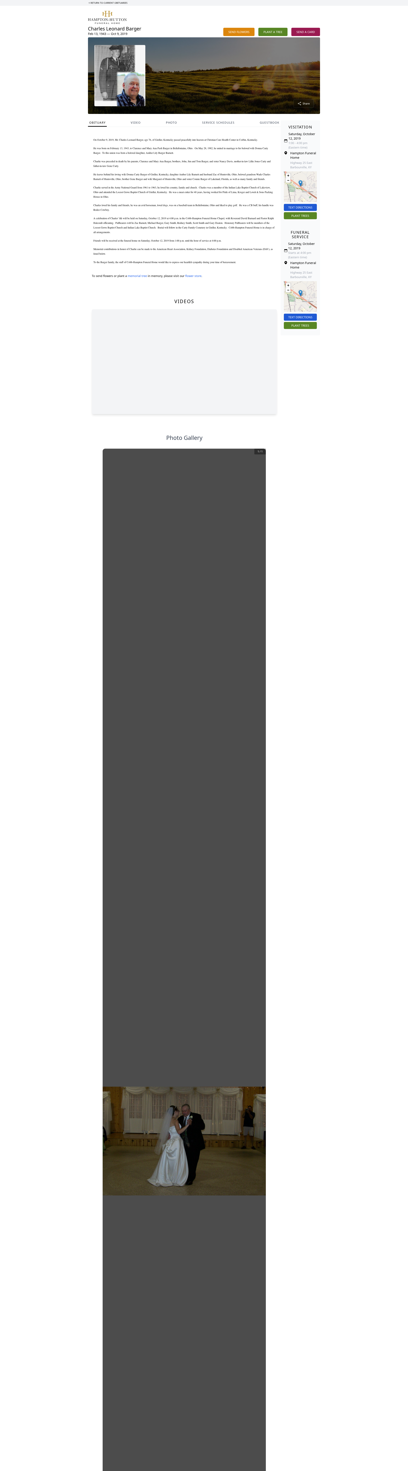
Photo (171, 122)
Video (136, 122)
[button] (300, 183)
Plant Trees (300, 216)
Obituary (97, 122)
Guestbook (269, 122)
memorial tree (137, 276)
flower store (193, 276)
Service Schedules (218, 122)
